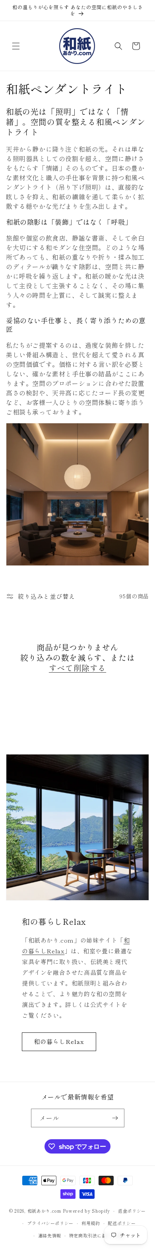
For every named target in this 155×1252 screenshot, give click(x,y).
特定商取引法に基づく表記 (97, 1235)
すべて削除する (77, 668)
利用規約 (90, 1223)
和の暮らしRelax (59, 1041)
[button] (16, 46)
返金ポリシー (132, 1211)
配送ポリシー (122, 1223)
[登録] (115, 1118)
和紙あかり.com (44, 1211)
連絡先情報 (50, 1235)
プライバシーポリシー (50, 1223)
